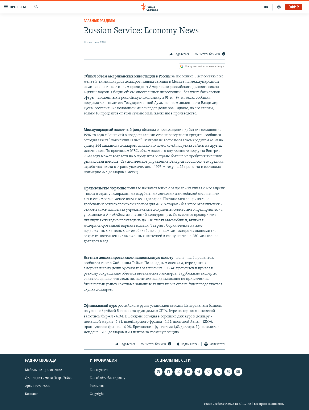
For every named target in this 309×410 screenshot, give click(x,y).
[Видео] (266, 7)
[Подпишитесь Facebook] (168, 372)
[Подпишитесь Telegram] (198, 372)
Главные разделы (99, 21)
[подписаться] (238, 372)
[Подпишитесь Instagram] (208, 372)
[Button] (179, 54)
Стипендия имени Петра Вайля (48, 378)
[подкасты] (279, 7)
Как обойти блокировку (107, 378)
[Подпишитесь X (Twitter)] (178, 372)
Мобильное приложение (43, 370)
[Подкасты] (228, 372)
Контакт (31, 394)
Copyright (97, 394)
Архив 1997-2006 (37, 386)
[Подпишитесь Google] (158, 372)
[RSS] (218, 372)
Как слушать (99, 370)
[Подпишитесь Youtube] (188, 372)
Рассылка (97, 386)
